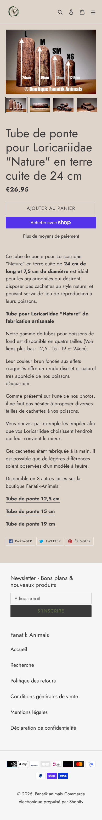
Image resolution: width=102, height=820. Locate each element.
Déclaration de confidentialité (43, 728)
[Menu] (93, 11)
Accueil (18, 649)
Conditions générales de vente (44, 696)
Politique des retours (33, 681)
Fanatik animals (49, 794)
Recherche (22, 665)
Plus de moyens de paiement (51, 236)
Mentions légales (29, 712)
